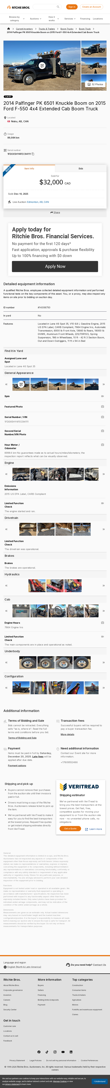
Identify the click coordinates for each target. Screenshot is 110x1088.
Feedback (7, 1041)
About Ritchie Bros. (11, 985)
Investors (7, 995)
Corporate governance (13, 990)
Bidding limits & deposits (48, 1000)
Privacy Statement (17, 1060)
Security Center (9, 1010)
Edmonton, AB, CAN (38, 202)
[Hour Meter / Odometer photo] (102, 445)
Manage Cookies (60, 1081)
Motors (75, 1005)
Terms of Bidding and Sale (22, 738)
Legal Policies (36, 1060)
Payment (41, 1005)
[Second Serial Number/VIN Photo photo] (102, 431)
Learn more (95, 829)
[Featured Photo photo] (102, 407)
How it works (52, 19)
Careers (6, 1000)
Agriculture (76, 1000)
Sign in (71, 7)
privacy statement (12, 1084)
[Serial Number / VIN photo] (102, 417)
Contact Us (99, 964)
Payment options (17, 765)
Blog (5, 1005)
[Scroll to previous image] (6, 384)
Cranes (75, 1014)
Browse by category (14, 19)
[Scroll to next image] (103, 384)
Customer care (9, 1026)
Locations (98, 18)
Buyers (41, 985)
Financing (85, 18)
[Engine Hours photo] (102, 623)
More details (67, 734)
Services (68, 18)
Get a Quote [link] (70, 828)
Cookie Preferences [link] (89, 1060)
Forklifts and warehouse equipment (87, 1010)
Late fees (37, 756)
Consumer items (79, 990)
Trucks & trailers (79, 995)
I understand (99, 1081)
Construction (77, 985)
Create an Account (91, 7)
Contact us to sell (10, 1036)
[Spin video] (102, 396)
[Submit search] (58, 7)
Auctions (34, 18)
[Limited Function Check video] (102, 503)
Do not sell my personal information (61, 1060)
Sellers (41, 990)
